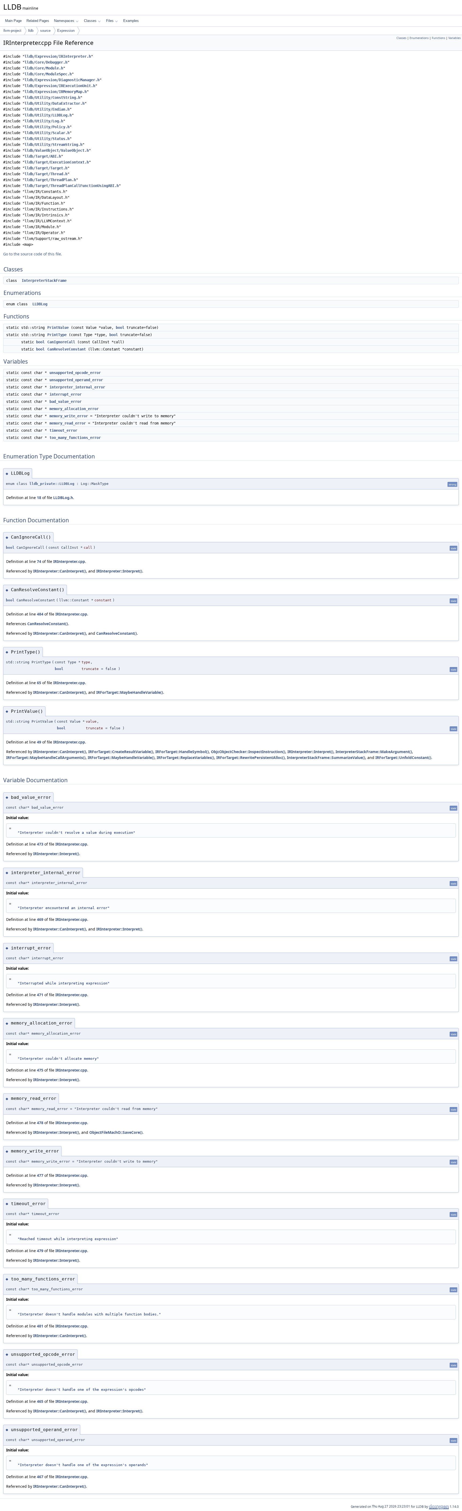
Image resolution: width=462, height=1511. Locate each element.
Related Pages (37, 21)
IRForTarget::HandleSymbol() (182, 751)
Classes (90, 21)
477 (40, 1175)
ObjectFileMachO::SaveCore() (116, 1132)
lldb (30, 31)
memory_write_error (68, 416)
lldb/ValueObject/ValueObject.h (57, 150)
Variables (454, 38)
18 (39, 497)
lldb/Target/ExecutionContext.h (57, 162)
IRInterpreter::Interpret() (119, 571)
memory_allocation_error (74, 409)
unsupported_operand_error (76, 380)
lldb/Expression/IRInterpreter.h (58, 56)
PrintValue (58, 327)
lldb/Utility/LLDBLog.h (48, 115)
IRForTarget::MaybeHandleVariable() (129, 692)
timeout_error (63, 430)
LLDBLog (39, 304)
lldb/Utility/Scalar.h (47, 133)
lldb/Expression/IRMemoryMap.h (56, 91)
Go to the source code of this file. (32, 253)
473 (40, 844)
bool (120, 327)
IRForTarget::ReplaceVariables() (185, 757)
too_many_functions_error (75, 437)
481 (40, 1326)
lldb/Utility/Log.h (44, 121)
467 (40, 1476)
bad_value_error (65, 401)
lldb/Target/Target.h (46, 168)
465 (40, 1401)
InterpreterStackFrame (44, 280)
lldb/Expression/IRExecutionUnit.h (60, 86)
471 (40, 994)
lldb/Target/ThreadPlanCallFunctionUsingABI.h (72, 186)
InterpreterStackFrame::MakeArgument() (374, 751)
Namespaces (64, 21)
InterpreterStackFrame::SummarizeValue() (326, 757)
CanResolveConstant (66, 349)
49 (39, 742)
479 (40, 1250)
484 (40, 614)
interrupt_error (65, 394)
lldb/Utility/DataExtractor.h (54, 103)
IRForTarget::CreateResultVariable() (120, 751)
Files (110, 21)
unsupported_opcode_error (75, 373)
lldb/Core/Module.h (44, 68)
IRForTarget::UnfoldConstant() (403, 757)
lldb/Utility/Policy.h (47, 127)
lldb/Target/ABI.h (43, 156)
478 (40, 1122)
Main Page (13, 21)
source (45, 31)
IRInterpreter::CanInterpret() (59, 571)
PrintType (57, 335)
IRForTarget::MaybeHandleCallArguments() (46, 757)
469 (40, 919)
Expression (66, 31)
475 (40, 1070)
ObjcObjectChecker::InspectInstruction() (248, 751)
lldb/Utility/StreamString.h (53, 144)
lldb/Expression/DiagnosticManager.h (62, 80)
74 (39, 561)
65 (39, 682)
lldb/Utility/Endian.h (47, 109)
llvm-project (12, 31)
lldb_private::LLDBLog (51, 484)
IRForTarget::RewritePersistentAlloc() (250, 757)
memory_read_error (67, 423)
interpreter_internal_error (77, 387)
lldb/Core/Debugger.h (46, 62)
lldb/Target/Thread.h (46, 174)
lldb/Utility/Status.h (47, 139)
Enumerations (419, 38)
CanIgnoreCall (61, 342)
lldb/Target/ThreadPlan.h (50, 180)
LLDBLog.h (63, 497)
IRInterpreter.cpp (69, 561)
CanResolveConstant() (47, 623)
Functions (438, 38)
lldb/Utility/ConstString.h (52, 97)
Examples (131, 21)
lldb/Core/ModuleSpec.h (48, 74)
